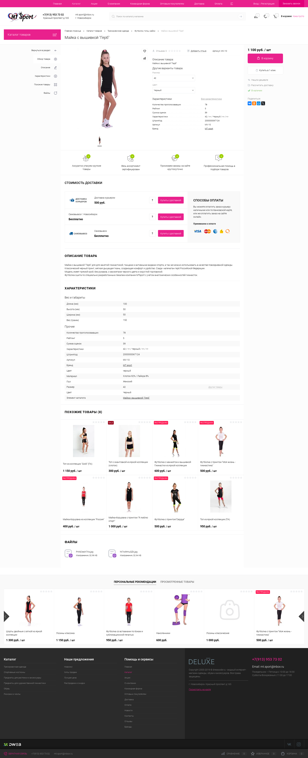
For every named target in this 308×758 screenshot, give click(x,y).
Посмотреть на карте (200, 689)
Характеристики (42, 76)
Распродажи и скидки (74, 683)
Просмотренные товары (177, 581)
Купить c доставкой (170, 200)
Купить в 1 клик (267, 70)
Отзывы (128, 721)
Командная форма (140, 3)
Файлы (47, 93)
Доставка (199, 3)
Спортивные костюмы (14, 672)
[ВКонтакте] (250, 103)
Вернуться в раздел (40, 50)
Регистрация (267, 3)
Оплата (218, 3)
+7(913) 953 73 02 (40, 753)
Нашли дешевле (259, 80)
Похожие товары (42, 84)
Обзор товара (43, 59)
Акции (94, 3)
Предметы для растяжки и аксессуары (22, 677)
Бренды (128, 727)
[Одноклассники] (254, 103)
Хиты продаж (70, 672)
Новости (128, 710)
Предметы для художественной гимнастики (25, 683)
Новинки (68, 667)
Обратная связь (17, 753)
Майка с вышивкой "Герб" (136, 398)
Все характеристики (211, 99)
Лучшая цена (70, 677)
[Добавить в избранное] (145, 51)
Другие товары (215, 387)
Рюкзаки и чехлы (12, 694)
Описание (45, 67)
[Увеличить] (107, 88)
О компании (114, 3)
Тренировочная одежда (15, 667)
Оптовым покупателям (172, 3)
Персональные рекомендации (135, 581)
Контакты (129, 716)
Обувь (7, 688)
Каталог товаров (19, 34)
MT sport (209, 128)
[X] (263, 103)
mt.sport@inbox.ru (272, 666)
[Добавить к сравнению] (145, 58)
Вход (256, 3)
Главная (57, 3)
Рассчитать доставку (262, 85)
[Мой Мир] (259, 103)
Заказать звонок (291, 3)
